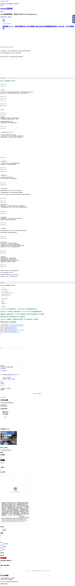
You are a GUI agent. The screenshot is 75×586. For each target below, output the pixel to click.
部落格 (4, 20)
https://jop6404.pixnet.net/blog (19, 324)
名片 (3, 21)
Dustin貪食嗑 (2, 368)
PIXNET (29, 570)
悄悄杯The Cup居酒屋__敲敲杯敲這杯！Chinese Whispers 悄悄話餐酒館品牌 (21, 311)
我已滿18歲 (3, 583)
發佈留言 (2, 389)
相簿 (3, 19)
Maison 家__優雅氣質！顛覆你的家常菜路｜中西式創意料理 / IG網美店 (19, 319)
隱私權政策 (43, 570)
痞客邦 (9, 374)
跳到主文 (2, 11)
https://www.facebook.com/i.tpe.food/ (16, 325)
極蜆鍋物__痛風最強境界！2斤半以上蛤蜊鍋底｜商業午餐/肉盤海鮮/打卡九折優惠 (22, 314)
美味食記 (9, 377)
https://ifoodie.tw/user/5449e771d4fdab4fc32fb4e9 (11, 332)
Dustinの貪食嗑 (6, 8)
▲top (1, 380)
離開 (6, 583)
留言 (12, 374)
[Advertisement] (37, 39)
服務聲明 (48, 570)
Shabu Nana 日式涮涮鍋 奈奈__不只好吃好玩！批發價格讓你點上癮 (18, 309)
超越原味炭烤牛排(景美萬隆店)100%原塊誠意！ (13, 316)
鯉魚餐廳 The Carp (9, 52)
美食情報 (9, 16)
